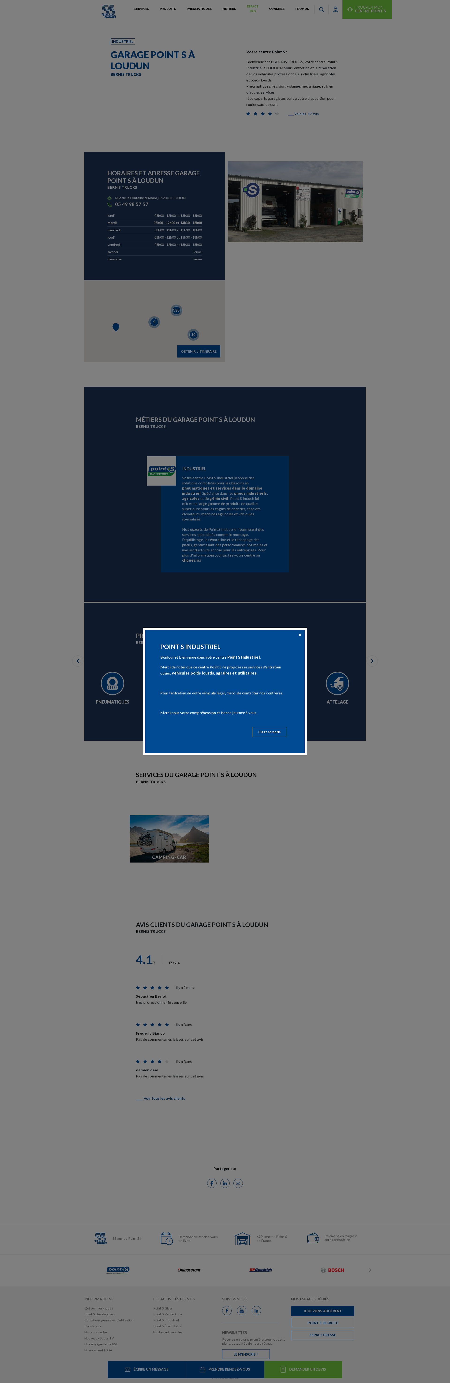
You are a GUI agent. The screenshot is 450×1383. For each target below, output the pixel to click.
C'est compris (269, 732)
